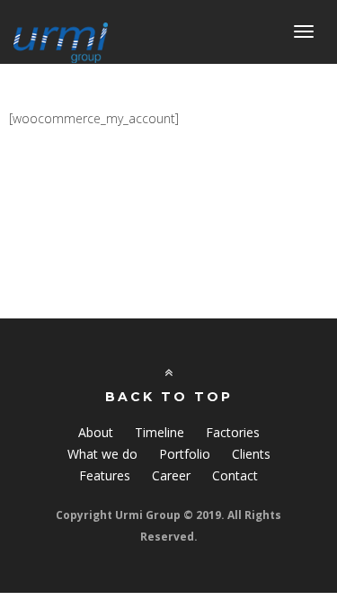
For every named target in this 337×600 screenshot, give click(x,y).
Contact (235, 475)
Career (171, 475)
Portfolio (184, 453)
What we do (102, 453)
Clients (251, 453)
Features (104, 475)
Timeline (159, 432)
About (95, 432)
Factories (233, 432)
